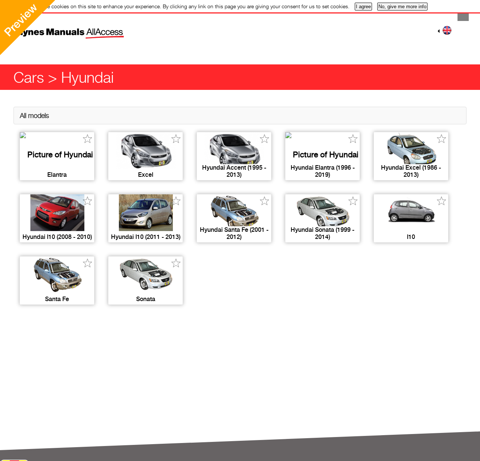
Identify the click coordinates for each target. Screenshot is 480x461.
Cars (29, 77)
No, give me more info (402, 6)
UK (447, 30)
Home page (54, 28)
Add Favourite (87, 138)
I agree (363, 6)
